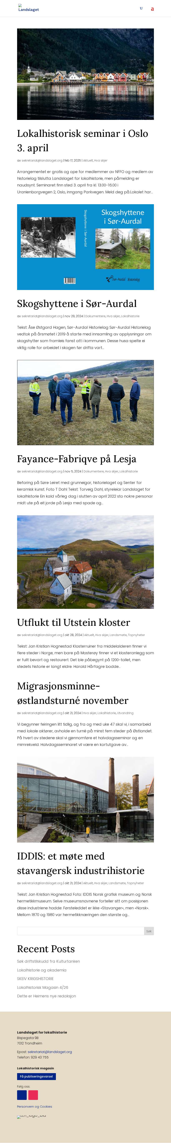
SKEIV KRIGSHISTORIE (35, 978)
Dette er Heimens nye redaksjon (46, 996)
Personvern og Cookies (34, 1107)
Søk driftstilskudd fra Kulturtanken (48, 961)
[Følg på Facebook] (22, 1095)
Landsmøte (118, 635)
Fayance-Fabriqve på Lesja (77, 459)
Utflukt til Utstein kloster (73, 622)
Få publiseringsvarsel (36, 1076)
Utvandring (125, 713)
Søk (149, 931)
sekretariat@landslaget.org (42, 160)
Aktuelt (88, 160)
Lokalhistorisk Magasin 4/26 (42, 987)
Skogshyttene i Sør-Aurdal (77, 303)
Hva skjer (100, 160)
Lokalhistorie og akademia (42, 970)
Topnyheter (136, 635)
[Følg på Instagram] (33, 1095)
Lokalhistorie (130, 316)
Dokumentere (95, 316)
